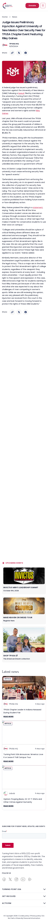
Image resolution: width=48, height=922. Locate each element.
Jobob (12, 793)
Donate (32, 5)
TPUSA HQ (14, 44)
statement (38, 207)
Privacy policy (35, 916)
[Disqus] (24, 367)
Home (5, 17)
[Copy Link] (12, 53)
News (14, 17)
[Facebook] (25, 53)
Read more (8, 716)
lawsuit (21, 93)
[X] (19, 53)
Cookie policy (24, 916)
